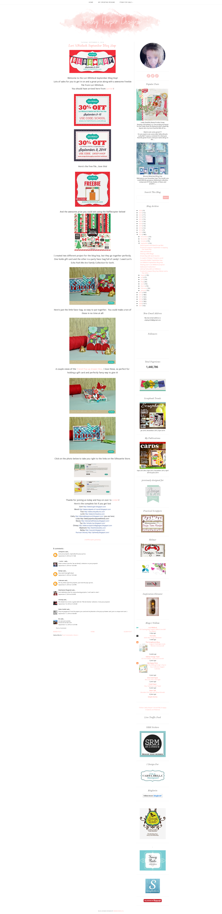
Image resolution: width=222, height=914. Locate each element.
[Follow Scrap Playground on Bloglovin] (153, 797)
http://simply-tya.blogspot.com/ (94, 523)
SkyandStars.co (118, 911)
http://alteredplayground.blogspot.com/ (89, 516)
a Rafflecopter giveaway (93, 540)
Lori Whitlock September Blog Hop (151, 262)
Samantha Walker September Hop (151, 260)
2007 (140, 305)
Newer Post (57, 632)
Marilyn (60, 571)
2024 (140, 215)
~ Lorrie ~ (61, 561)
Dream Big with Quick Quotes (150, 256)
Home (91, 2)
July (142, 277)
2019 (140, 226)
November (144, 239)
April (142, 284)
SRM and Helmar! (145, 251)
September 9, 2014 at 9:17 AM (67, 556)
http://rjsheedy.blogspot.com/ (98, 532)
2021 (140, 221)
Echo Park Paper (152, 678)
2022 (140, 219)
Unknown (61, 580)
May (142, 282)
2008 (140, 303)
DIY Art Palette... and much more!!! (153, 658)
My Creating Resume (106, 2)
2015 (140, 232)
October (144, 241)
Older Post (128, 632)
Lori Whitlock (152, 627)
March (143, 286)
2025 (140, 213)
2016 (140, 230)
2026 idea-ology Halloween (153, 638)
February (144, 288)
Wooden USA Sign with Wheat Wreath (152, 692)
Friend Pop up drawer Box (89, 369)
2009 (140, 301)
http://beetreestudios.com (96, 528)
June (142, 279)
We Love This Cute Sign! (152, 679)
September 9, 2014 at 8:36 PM (67, 594)
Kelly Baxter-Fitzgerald (65, 590)
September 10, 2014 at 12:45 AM (67, 604)
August (143, 275)
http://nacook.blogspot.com (95, 530)
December (144, 237)
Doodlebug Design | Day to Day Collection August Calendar (157, 667)
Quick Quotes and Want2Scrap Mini (151, 245)
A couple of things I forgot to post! (151, 258)
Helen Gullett (62, 609)
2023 (140, 217)
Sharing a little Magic (147, 254)
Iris (59, 619)
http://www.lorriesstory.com (95, 514)
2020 (140, 223)
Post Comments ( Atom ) (70, 635)
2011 (140, 297)
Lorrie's (109, 88)
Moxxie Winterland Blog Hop (152, 176)
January (143, 290)
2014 (140, 234)
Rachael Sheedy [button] (82, 532)
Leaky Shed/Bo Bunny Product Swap (153, 122)
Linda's (115, 500)
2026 (140, 210)
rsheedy (60, 599)
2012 (140, 295)
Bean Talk (153, 690)
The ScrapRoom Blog (153, 642)
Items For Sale (126, 2)
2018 (140, 228)
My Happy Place (152, 663)
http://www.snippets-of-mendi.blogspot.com (95, 509)
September (144, 243)
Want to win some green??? (153, 132)
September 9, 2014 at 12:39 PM (67, 585)
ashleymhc (61, 551)
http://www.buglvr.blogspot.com (94, 506)
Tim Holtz (153, 636)
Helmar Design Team (153, 657)
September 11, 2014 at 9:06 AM (67, 613)
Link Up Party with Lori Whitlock (150, 269)
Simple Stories (152, 697)
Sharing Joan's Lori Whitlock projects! (152, 265)
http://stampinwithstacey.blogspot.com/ (95, 521)
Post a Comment (61, 628)
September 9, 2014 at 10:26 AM (67, 565)
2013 (140, 292)
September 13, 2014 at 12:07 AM (67, 624)
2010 (140, 299)
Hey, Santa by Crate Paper (152, 686)
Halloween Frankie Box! (148, 267)
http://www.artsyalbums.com (94, 511)
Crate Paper (153, 684)
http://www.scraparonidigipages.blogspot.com (95, 525)
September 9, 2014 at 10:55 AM (67, 575)
